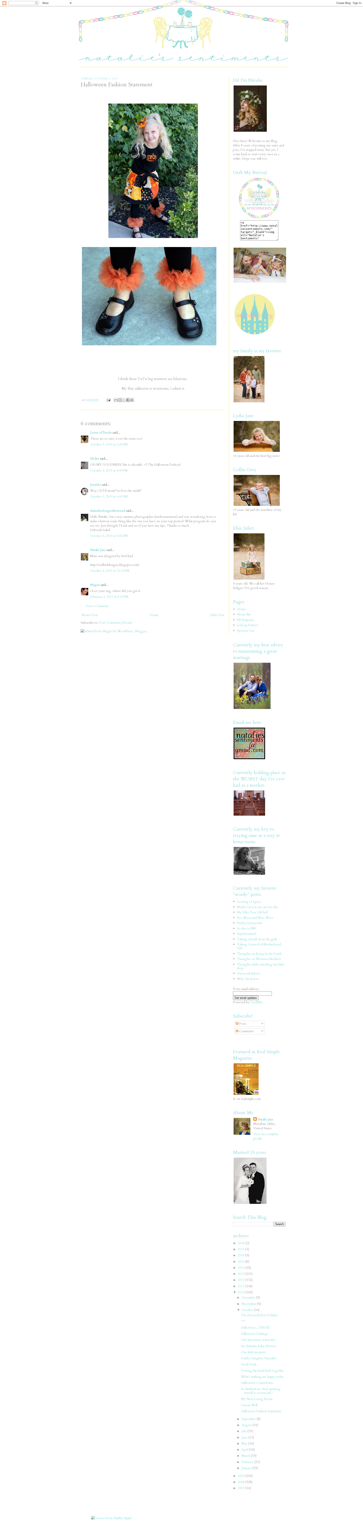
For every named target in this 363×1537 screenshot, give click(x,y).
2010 (241, 1292)
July (244, 1431)
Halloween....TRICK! (255, 1327)
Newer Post (90, 615)
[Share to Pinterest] (132, 400)
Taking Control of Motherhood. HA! (259, 946)
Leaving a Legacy (249, 901)
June (245, 1437)
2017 (241, 1249)
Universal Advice (248, 973)
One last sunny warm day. (258, 1340)
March (246, 1456)
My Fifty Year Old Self (252, 912)
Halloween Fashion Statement (261, 1411)
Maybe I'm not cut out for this (257, 907)
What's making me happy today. (262, 1377)
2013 (241, 1274)
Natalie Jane (98, 550)
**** (243, 1321)
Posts (242, 1024)
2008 (241, 1482)
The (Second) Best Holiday (259, 1315)
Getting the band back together (262, 1371)
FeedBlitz (256, 1002)
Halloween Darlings (254, 1334)
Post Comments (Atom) (115, 623)
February (248, 1462)
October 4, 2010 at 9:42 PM (109, 536)
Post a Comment (97, 606)
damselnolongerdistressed (107, 511)
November (249, 1304)
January (247, 1468)
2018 (241, 1243)
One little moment (253, 1352)
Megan (95, 585)
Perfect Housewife (249, 923)
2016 (241, 1255)
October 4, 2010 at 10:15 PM (109, 571)
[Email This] (116, 400)
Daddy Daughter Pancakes (259, 1358)
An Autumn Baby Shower (258, 1346)
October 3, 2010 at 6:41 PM (109, 496)
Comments (246, 1031)
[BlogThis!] (120, 400)
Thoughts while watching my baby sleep (260, 966)
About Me (244, 614)
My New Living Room (256, 1399)
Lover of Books (101, 432)
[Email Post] (108, 400)
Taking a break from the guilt (257, 939)
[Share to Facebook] (128, 400)
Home (154, 615)
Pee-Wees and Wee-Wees (255, 918)
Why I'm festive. (248, 979)
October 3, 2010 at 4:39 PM (109, 470)
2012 (241, 1280)
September (249, 1419)
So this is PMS (246, 928)
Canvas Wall (249, 1405)
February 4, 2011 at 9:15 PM (109, 597)
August (247, 1425)
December (249, 1297)
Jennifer (96, 485)
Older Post (217, 615)
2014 (241, 1268)
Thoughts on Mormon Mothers (259, 959)
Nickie (94, 458)
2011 (241, 1286)
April (245, 1450)
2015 (241, 1262)
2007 (241, 1488)
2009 (241, 1476)
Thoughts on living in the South (259, 954)
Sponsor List (245, 630)
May (245, 1443)
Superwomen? (246, 934)
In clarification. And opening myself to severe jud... (260, 1391)
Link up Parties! (247, 625)
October (248, 1310)
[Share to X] (124, 400)
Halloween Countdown (257, 1383)
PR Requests (245, 620)
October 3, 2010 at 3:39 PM (109, 444)
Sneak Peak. (249, 1364)
